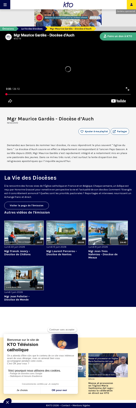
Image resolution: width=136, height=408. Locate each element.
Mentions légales (81, 405)
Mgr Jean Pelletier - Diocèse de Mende (17, 298)
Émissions (8, 28)
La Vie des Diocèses (31, 28)
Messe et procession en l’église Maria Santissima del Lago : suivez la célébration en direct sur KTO (101, 388)
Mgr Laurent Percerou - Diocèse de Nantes (61, 252)
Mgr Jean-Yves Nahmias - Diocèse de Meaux (103, 254)
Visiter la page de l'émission (26, 205)
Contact (65, 405)
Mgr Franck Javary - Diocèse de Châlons (17, 252)
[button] (120, 131)
